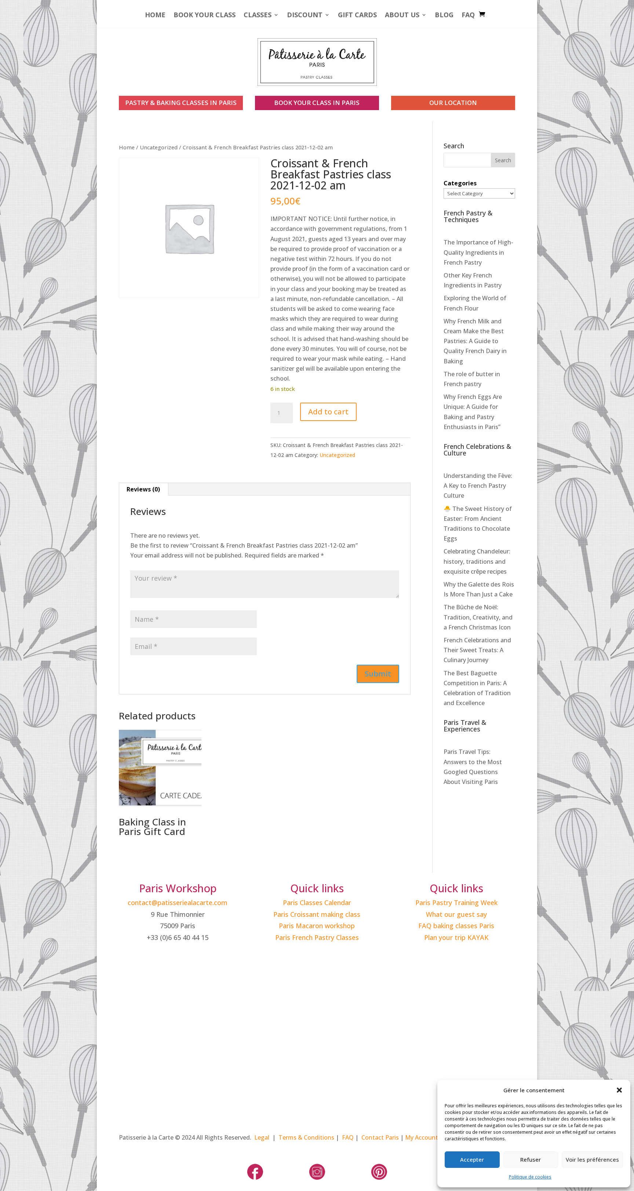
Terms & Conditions (306, 1137)
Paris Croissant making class (316, 914)
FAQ (468, 15)
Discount (305, 15)
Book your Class (205, 15)
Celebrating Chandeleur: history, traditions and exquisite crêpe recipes (477, 561)
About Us (402, 15)
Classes (258, 15)
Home (155, 15)
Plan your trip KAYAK (456, 937)
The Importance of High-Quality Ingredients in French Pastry (478, 252)
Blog (444, 15)
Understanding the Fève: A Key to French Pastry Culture (478, 486)
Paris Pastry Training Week (456, 902)
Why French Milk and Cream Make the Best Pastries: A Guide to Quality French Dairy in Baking (475, 341)
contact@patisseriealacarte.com (177, 902)
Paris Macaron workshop (317, 925)
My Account (421, 1137)
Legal (261, 1137)
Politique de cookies (530, 1177)
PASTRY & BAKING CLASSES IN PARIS (181, 102)
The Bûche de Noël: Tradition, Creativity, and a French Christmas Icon (478, 617)
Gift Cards (357, 15)
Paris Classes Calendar (317, 902)
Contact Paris (380, 1137)
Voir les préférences (592, 1159)
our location (453, 102)
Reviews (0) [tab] (143, 489)
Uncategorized (159, 147)
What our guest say (456, 914)
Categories (460, 183)
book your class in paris (317, 102)
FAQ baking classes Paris (456, 925)
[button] (619, 1090)
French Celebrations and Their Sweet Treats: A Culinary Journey (477, 650)
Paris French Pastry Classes (317, 937)
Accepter (472, 1159)
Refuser (530, 1159)
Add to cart (328, 412)
